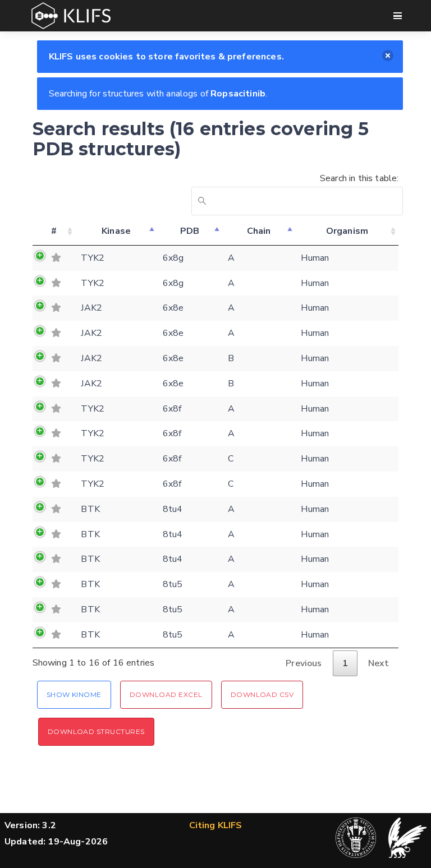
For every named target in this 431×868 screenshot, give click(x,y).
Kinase (116, 231)
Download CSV (262, 694)
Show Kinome (74, 694)
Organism (347, 231)
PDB (189, 231)
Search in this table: (359, 178)
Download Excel (166, 694)
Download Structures (96, 731)
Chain (259, 231)
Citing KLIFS (215, 825)
